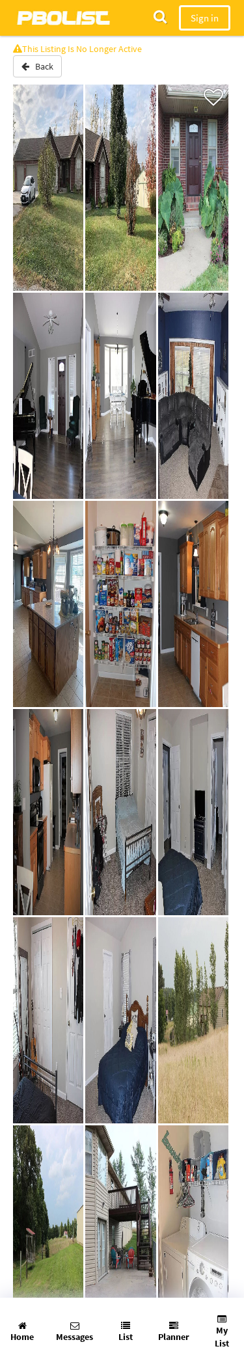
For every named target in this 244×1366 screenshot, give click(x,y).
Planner (173, 1337)
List (125, 1337)
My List (222, 1336)
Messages (74, 1337)
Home (22, 1337)
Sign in (205, 18)
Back (41, 66)
